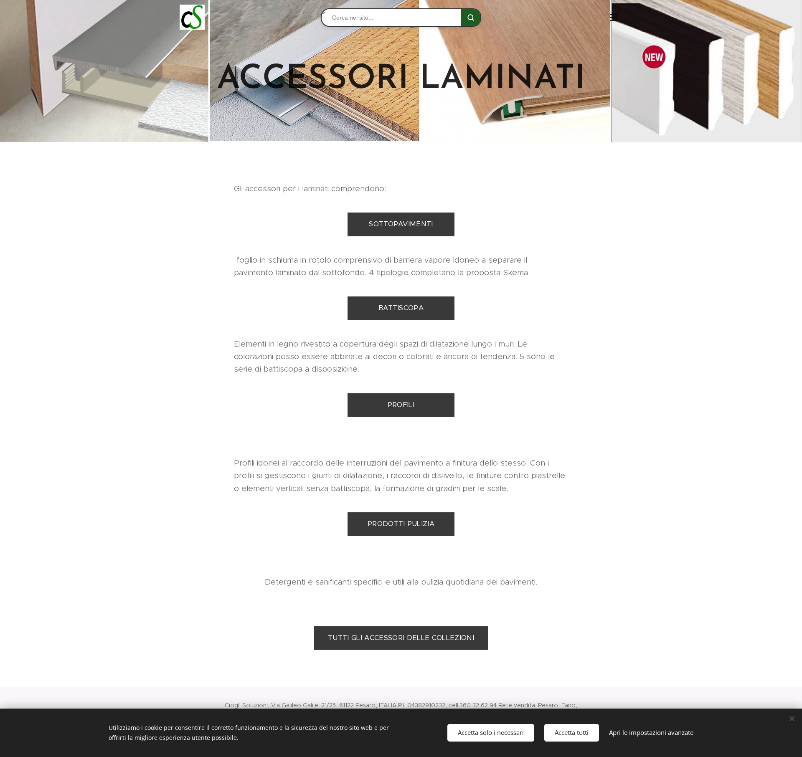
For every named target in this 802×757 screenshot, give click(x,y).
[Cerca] (470, 17)
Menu (616, 17)
